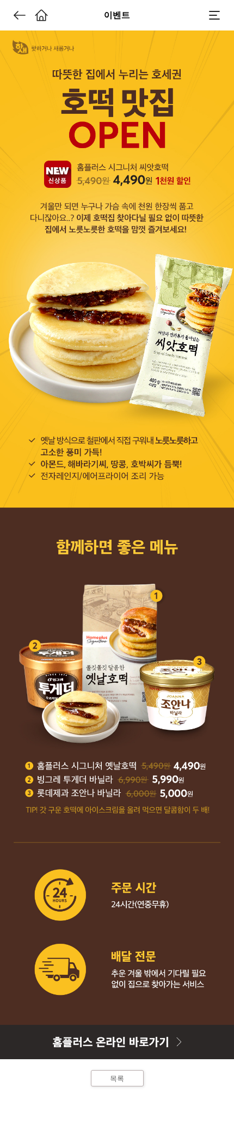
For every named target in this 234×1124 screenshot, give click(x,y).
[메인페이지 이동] (41, 15)
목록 (117, 1078)
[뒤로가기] (19, 15)
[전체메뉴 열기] (214, 15)
